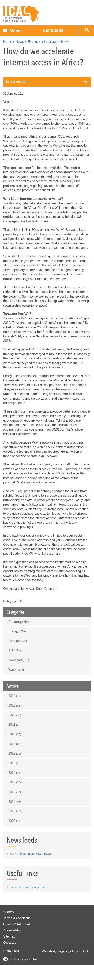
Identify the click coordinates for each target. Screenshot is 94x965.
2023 (14, 705)
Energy (17, 631)
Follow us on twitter (23, 959)
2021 (13, 724)
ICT (20, 601)
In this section (16, 81)
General (17, 641)
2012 (15, 792)
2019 (14, 744)
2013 (15, 782)
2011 (15, 801)
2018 (15, 753)
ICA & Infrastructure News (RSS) (30, 853)
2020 (14, 734)
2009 (15, 821)
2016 (13, 763)
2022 (14, 715)
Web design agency (55, 951)
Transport (18, 660)
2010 (15, 811)
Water (16, 669)
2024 (14, 696)
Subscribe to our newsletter (26, 887)
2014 (15, 772)
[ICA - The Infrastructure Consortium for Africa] (21, 14)
